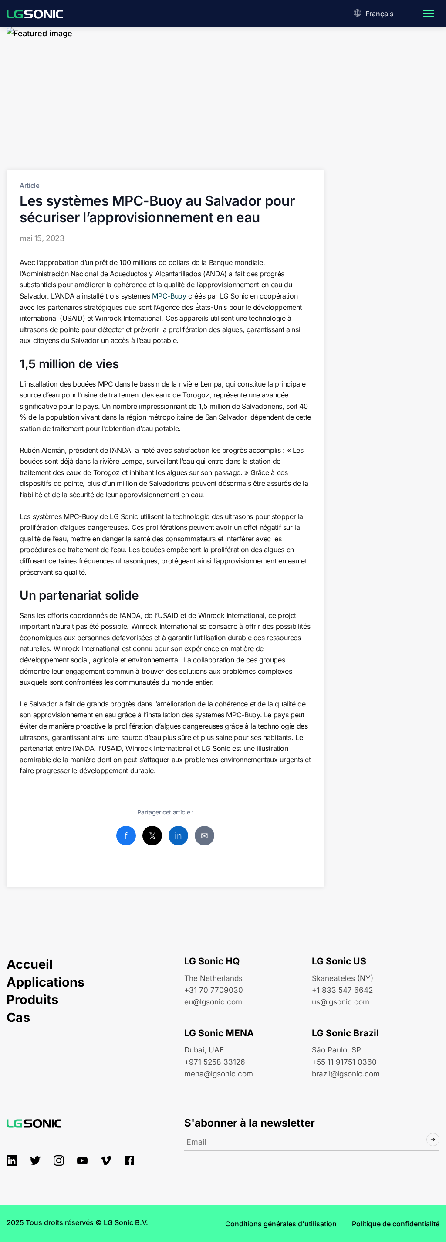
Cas (18, 1017)
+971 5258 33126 (214, 1061)
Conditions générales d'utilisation (281, 1223)
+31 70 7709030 (213, 989)
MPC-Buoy (169, 296)
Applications (45, 982)
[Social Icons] (12, 1160)
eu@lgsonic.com (213, 1001)
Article (29, 185)
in (178, 836)
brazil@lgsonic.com (346, 1073)
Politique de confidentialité (395, 1223)
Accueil (30, 964)
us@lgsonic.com (340, 1001)
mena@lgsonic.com (218, 1073)
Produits (32, 999)
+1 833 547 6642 (342, 989)
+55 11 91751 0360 (344, 1061)
